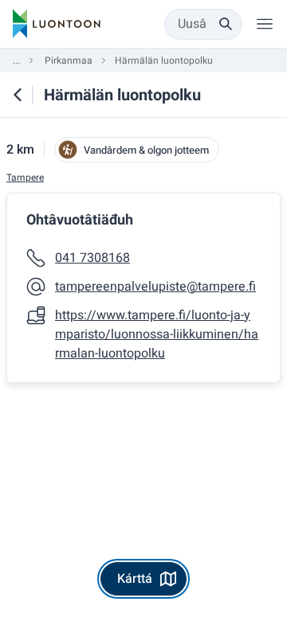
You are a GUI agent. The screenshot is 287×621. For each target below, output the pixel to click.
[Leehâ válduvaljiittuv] (265, 24)
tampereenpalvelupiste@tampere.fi (155, 286)
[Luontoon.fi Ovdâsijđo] (56, 24)
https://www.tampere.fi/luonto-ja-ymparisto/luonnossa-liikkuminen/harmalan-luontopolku (156, 334)
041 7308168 (92, 258)
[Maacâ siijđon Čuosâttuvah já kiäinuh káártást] (17, 95)
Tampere (25, 178)
